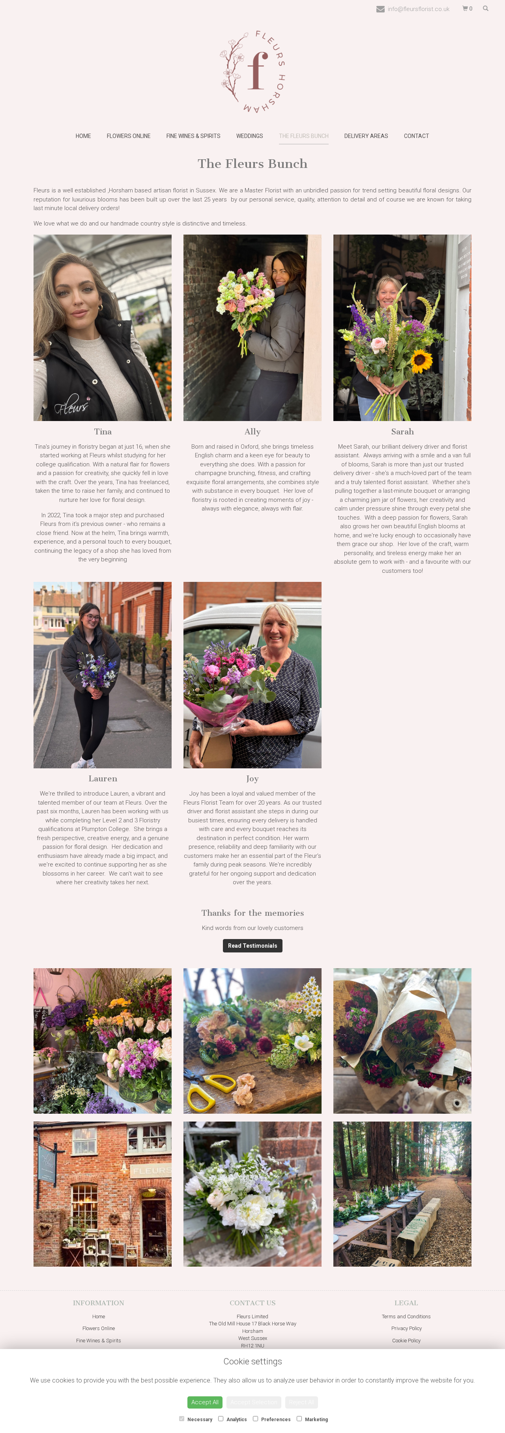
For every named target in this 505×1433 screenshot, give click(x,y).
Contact (416, 136)
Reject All (301, 1402)
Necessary (199, 1419)
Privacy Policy (406, 1328)
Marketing (316, 1419)
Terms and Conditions (406, 1316)
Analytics (236, 1419)
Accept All (205, 1402)
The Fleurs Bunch (304, 136)
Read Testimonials (252, 946)
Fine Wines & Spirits (193, 136)
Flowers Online (129, 136)
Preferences (275, 1419)
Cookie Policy (406, 1341)
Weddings (249, 136)
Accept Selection (253, 1402)
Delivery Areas (366, 136)
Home (83, 136)
